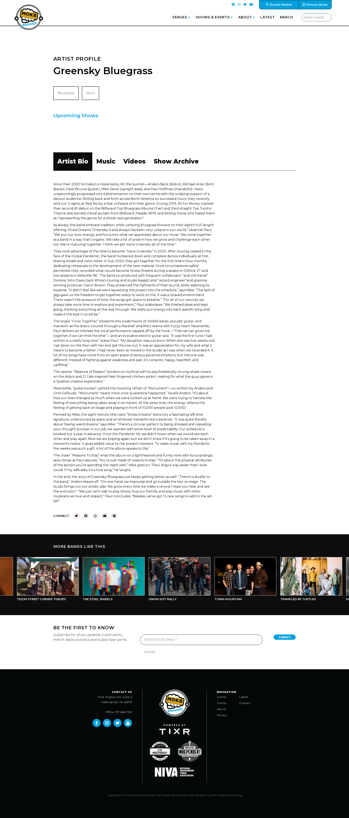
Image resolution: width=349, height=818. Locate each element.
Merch (286, 17)
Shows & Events (213, 17)
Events (221, 703)
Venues (179, 17)
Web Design (196, 795)
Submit (285, 637)
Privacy (222, 715)
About (245, 17)
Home (221, 697)
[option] (97, 580)
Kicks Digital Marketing (226, 795)
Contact (244, 703)
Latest (267, 17)
